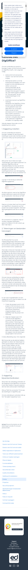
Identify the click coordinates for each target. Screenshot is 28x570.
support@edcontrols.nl (14, 548)
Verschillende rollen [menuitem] (9, 469)
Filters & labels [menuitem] (7, 460)
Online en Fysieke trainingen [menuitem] (11, 457)
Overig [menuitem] (5, 479)
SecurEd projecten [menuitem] (8, 485)
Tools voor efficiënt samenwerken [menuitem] (13, 454)
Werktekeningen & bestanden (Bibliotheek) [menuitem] (12, 489)
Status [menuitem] (4, 493)
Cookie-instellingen (14, 45)
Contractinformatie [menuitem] (8, 503)
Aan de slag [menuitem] (6, 441)
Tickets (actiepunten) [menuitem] (9, 466)
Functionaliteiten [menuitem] (8, 463)
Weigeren (14, 53)
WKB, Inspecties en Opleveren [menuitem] (12, 450)
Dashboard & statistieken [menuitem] (10, 476)
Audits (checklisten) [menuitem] (8, 473)
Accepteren (14, 49)
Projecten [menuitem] (6, 482)
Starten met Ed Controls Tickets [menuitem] (12, 444)
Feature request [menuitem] (7, 497)
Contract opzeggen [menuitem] (8, 500)
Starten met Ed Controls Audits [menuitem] (12, 447)
